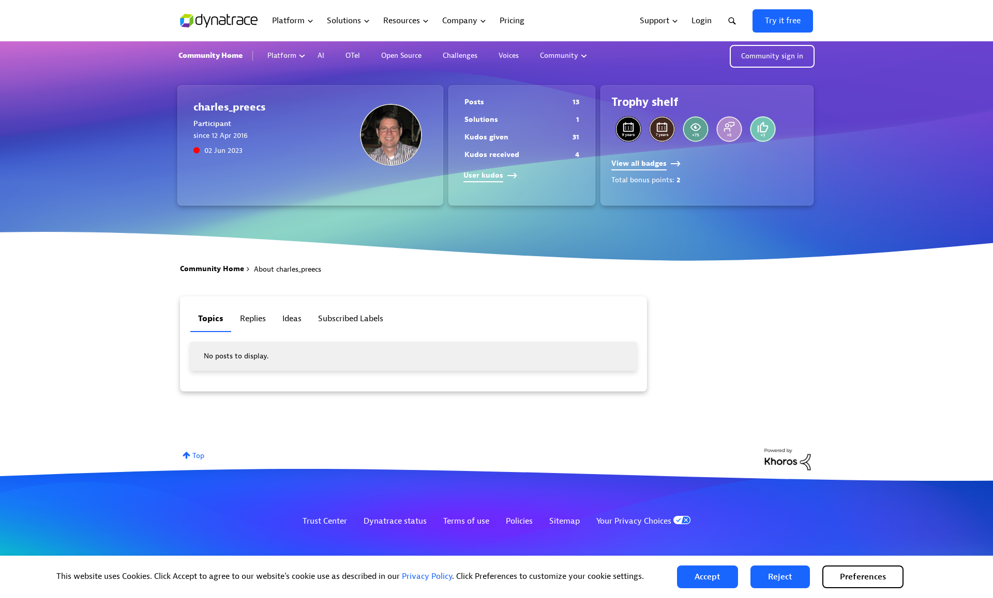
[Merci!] (729, 129)
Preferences (863, 577)
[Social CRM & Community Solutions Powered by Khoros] (787, 458)
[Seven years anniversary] (662, 129)
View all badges (639, 163)
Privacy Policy (427, 576)
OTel (352, 55)
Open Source (401, 55)
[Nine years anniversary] (628, 129)
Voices (509, 55)
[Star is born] (763, 129)
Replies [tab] (253, 318)
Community (559, 55)
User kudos (483, 175)
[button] (707, 576)
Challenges (460, 55)
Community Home (210, 55)
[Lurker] (696, 129)
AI (321, 55)
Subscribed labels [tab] (350, 318)
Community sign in (772, 56)
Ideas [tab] (292, 318)
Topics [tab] (210, 318)
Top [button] (198, 455)
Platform (281, 55)
